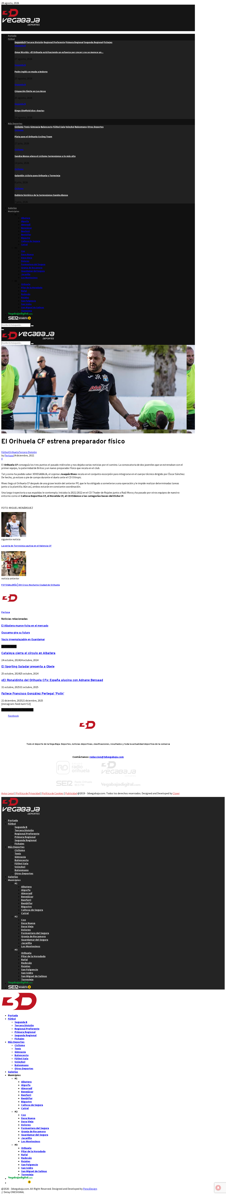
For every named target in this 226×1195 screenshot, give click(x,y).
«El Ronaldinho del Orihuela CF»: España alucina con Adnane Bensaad (52, 680)
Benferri (25, 231)
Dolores (25, 261)
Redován (25, 294)
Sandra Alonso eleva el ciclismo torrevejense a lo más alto (45, 156)
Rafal (24, 291)
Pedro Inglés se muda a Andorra (31, 71)
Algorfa (25, 221)
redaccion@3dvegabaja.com (107, 756)
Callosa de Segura (30, 241)
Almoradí (25, 224)
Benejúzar (26, 228)
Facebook (13, 715)
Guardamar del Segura (33, 271)
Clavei (176, 793)
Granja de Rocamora (31, 267)
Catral (24, 244)
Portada (12, 35)
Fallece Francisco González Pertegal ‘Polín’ (32, 694)
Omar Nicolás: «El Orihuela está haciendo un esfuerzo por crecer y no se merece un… (59, 52)
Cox (23, 251)
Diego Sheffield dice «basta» (29, 110)
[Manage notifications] (218, 1187)
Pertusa (8, 455)
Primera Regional (25, 837)
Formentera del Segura (33, 264)
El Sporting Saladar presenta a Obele (27, 667)
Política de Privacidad (28, 793)
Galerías (12, 208)
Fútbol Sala (21, 863)
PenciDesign (90, 1188)
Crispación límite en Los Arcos (30, 91)
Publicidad (71, 793)
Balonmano (22, 870)
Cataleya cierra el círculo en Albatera (28, 653)
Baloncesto (22, 860)
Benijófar (26, 234)
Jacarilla (25, 274)
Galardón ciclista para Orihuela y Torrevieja (37, 175)
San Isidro (26, 304)
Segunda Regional (26, 840)
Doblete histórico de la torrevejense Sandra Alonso (41, 195)
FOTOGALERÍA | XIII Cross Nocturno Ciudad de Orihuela (30, 585)
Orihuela (25, 284)
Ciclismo (19, 130)
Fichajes (19, 843)
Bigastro (25, 237)
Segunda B (20, 45)
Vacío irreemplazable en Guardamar (23, 639)
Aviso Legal (7, 793)
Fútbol (11, 39)
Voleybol (20, 866)
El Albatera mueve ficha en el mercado (24, 626)
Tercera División (28, 452)
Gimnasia (20, 856)
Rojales (25, 297)
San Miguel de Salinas (32, 307)
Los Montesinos (29, 277)
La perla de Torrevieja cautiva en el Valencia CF (26, 546)
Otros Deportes (24, 873)
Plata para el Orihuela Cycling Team (33, 136)
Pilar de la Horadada (31, 287)
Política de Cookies (52, 793)
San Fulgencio (28, 300)
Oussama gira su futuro (15, 633)
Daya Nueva (27, 254)
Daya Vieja (26, 257)
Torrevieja (26, 310)
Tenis (18, 853)
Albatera (25, 218)
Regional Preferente (27, 833)
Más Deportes (15, 123)
